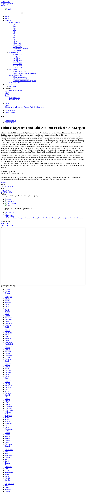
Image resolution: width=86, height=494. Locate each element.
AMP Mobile (9, 216)
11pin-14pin (17, 43)
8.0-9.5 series (17, 67)
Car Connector (53, 218)
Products (8, 20)
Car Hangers (63, 218)
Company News (14, 98)
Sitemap (7, 214)
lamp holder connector (20, 49)
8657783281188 (6, 192)
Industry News (14, 100)
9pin (14, 39)
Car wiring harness (19, 71)
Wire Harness (13, 69)
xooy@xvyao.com (7, 186)
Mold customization (20, 77)
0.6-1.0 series (17, 54)
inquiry (3, 183)
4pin (14, 30)
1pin (14, 24)
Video (7, 92)
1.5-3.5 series (17, 60)
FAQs (7, 94)
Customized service (15, 75)
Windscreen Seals (11, 218)
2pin (14, 26)
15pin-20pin (17, 45)
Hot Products (9, 212)
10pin (15, 41)
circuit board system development (24, 81)
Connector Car (43, 218)
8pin (14, 37)
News (7, 96)
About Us (8, 18)
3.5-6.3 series (17, 64)
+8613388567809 (7, 225)
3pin (14, 28)
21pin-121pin (17, 47)
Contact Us (8, 84)
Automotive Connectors (76, 218)
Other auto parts (14, 83)
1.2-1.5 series (17, 56)
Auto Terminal (14, 52)
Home (7, 16)
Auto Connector (14, 22)
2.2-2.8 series (17, 62)
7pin (14, 35)
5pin (14, 32)
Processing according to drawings (24, 73)
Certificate (12, 86)
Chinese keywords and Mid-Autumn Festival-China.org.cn (24, 107)
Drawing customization (21, 79)
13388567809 (5, 190)
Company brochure (15, 90)
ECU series (17, 50)
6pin (14, 33)
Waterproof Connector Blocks (27, 218)
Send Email (4, 223)
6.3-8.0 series (17, 66)
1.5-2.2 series (17, 58)
